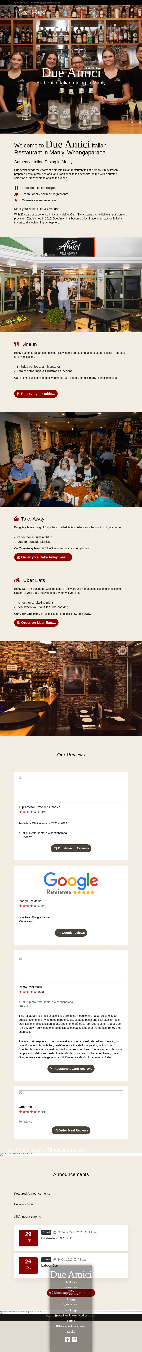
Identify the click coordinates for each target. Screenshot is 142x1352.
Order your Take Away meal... (45, 557)
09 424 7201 (72, 1304)
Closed (46, 1232)
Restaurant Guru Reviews (73, 1068)
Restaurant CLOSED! (57, 1238)
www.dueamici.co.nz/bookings (72, 1315)
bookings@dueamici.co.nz (72, 1326)
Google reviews (73, 932)
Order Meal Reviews (73, 1130)
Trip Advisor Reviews (73, 848)
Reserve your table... (38, 394)
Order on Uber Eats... (38, 623)
